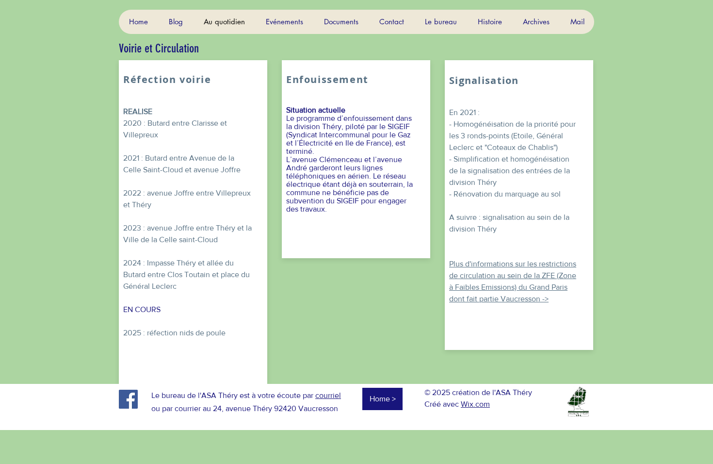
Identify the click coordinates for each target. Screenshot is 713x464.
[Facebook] (128, 399)
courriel (328, 395)
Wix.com (475, 404)
